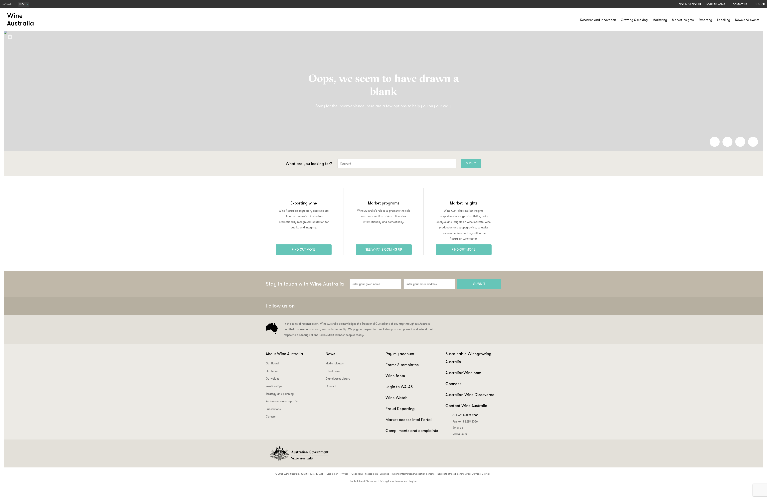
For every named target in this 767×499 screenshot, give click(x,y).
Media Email (459, 434)
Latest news (333, 371)
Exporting (705, 20)
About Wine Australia (284, 353)
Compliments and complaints (411, 430)
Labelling (723, 20)
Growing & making (634, 20)
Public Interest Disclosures (363, 481)
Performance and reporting (282, 401)
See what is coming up (383, 249)
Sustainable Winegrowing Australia (468, 357)
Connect (331, 386)
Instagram (477, 306)
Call (465, 415)
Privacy (345, 473)
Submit (471, 163)
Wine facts (395, 375)
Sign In (683, 4)
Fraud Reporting (400, 408)
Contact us (740, 4)
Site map (384, 473)
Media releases (335, 363)
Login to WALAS (715, 4)
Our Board (272, 363)
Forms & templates (402, 364)
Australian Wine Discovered (470, 394)
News (330, 353)
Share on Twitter (740, 142)
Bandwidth (8, 4)
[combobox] (23, 4)
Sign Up (696, 4)
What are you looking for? (309, 163)
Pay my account (399, 353)
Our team (272, 371)
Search (760, 4)
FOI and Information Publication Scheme (412, 473)
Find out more (304, 249)
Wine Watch (396, 397)
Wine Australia (21, 19)
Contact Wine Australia (466, 405)
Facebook (457, 306)
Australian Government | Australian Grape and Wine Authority (299, 453)
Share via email (753, 142)
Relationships (274, 386)
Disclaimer (332, 473)
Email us (457, 428)
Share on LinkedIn (727, 142)
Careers (270, 417)
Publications (273, 409)
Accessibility (371, 473)
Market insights (683, 20)
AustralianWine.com (463, 372)
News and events (747, 20)
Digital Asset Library (338, 379)
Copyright (357, 473)
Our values (272, 379)
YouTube (497, 306)
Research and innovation (598, 20)
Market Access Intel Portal (408, 419)
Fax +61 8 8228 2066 (465, 422)
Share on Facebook (715, 142)
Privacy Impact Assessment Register (398, 481)
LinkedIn (487, 306)
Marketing (660, 20)
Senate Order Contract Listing (473, 473)
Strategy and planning (280, 394)
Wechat (467, 306)
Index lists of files (446, 473)
